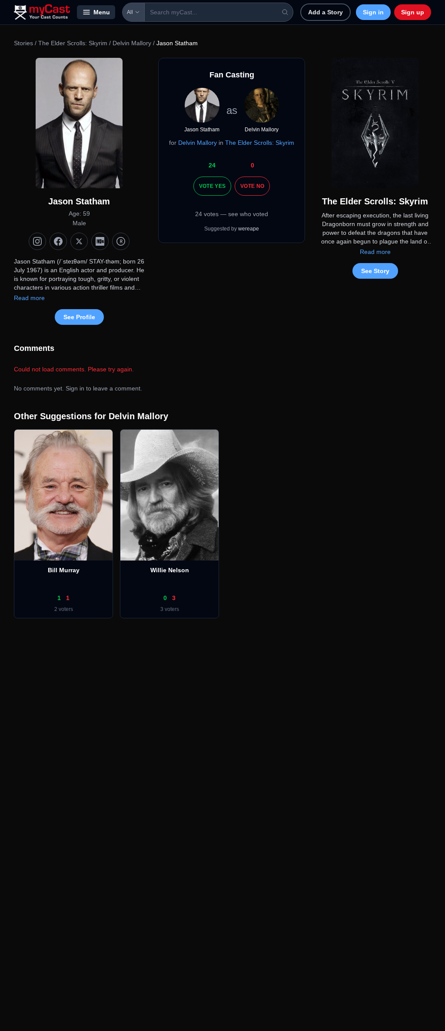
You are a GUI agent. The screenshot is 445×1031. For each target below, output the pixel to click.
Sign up (412, 12)
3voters (169, 609)
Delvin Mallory (132, 43)
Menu (101, 12)
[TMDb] (121, 241)
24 (212, 165)
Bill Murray (64, 570)
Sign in (373, 12)
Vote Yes (212, 186)
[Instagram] (37, 241)
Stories (23, 43)
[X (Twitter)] (79, 241)
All (130, 12)
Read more (29, 297)
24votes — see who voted (231, 213)
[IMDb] (100, 241)
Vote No (252, 186)
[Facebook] (58, 241)
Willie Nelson (169, 570)
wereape (248, 229)
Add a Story (325, 12)
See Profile (79, 317)
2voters (63, 609)
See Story (375, 270)
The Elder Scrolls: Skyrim (72, 43)
